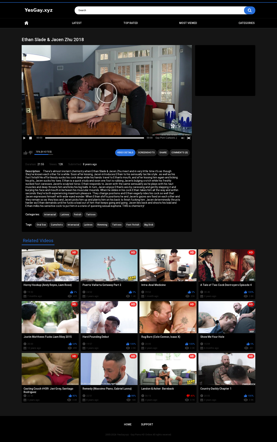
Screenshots (146, 152)
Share (163, 152)
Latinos (65, 214)
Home (26, 23)
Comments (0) (179, 152)
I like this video (26, 153)
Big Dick (148, 224)
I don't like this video (30, 153)
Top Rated (130, 23)
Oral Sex (41, 224)
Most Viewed (188, 23)
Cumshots (57, 224)
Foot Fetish (132, 224)
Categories (247, 23)
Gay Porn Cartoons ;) (166, 138)
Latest (77, 23)
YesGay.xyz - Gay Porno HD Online (134, 434)
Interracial (50, 214)
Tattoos (91, 214)
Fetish (77, 214)
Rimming (102, 224)
